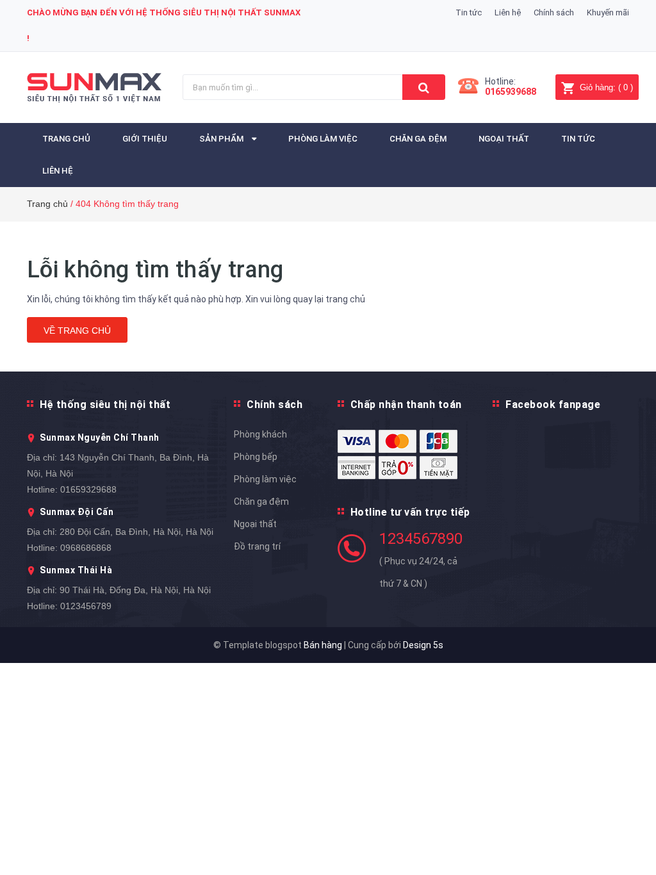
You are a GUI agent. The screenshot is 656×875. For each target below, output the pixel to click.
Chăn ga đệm (261, 501)
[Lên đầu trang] (627, 836)
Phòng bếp (255, 457)
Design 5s (423, 645)
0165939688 (510, 91)
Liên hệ (508, 12)
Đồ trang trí (257, 546)
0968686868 (85, 548)
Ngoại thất (255, 524)
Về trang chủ (77, 330)
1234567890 (421, 539)
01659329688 (88, 489)
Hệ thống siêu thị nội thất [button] (105, 404)
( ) (606, 87)
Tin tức (468, 12)
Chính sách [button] (274, 404)
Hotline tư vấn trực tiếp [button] (410, 512)
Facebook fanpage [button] (552, 404)
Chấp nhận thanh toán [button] (406, 404)
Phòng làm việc (265, 479)
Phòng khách (260, 434)
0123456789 (85, 606)
